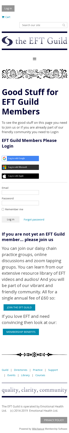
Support (53, 370)
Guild (5, 370)
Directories (20, 370)
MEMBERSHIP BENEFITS (20, 332)
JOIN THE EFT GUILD (19, 307)
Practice (37, 370)
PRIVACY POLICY (54, 420)
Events (11, 375)
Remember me (14, 209)
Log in (8, 8)
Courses (40, 375)
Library (25, 375)
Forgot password (34, 219)
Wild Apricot (38, 429)
